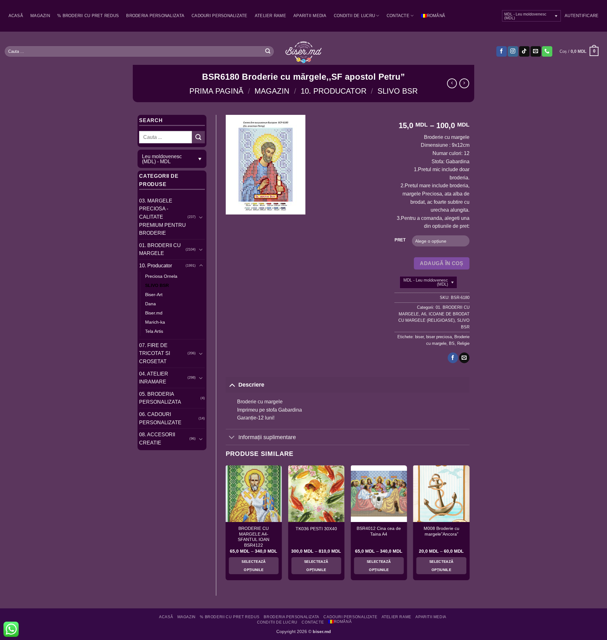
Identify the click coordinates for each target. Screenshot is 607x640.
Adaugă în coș (441, 263)
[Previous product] (464, 83)
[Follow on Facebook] (501, 51)
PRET (400, 240)
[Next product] (452, 83)
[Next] (469, 525)
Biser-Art (153, 294)
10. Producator (333, 91)
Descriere (251, 385)
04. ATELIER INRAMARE (153, 378)
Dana (150, 303)
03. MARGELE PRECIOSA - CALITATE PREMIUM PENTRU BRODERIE (162, 217)
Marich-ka (155, 322)
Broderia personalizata (155, 15)
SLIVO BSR (397, 91)
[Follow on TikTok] (524, 51)
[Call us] (547, 51)
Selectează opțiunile (254, 566)
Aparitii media (310, 15)
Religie (463, 343)
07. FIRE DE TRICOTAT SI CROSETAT (154, 353)
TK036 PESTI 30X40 (316, 528)
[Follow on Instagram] (513, 51)
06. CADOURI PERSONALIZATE (160, 418)
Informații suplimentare (267, 437)
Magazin (40, 15)
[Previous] (226, 525)
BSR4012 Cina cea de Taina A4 (379, 531)
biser (419, 336)
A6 (423, 314)
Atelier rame (270, 15)
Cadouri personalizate (219, 15)
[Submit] (267, 51)
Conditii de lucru (354, 15)
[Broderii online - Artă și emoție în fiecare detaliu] (303, 51)
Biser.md (153, 312)
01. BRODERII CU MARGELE (160, 249)
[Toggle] (201, 217)
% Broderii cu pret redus (88, 15)
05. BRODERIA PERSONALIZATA (160, 398)
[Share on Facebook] (453, 357)
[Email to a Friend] (464, 357)
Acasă (16, 15)
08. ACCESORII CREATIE (157, 438)
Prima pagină (216, 91)
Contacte (398, 15)
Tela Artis (154, 331)
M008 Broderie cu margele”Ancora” (441, 531)
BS (452, 343)
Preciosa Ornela (161, 276)
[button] (581, 15)
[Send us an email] (535, 51)
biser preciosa (439, 336)
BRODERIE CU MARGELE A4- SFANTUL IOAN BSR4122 (253, 537)
